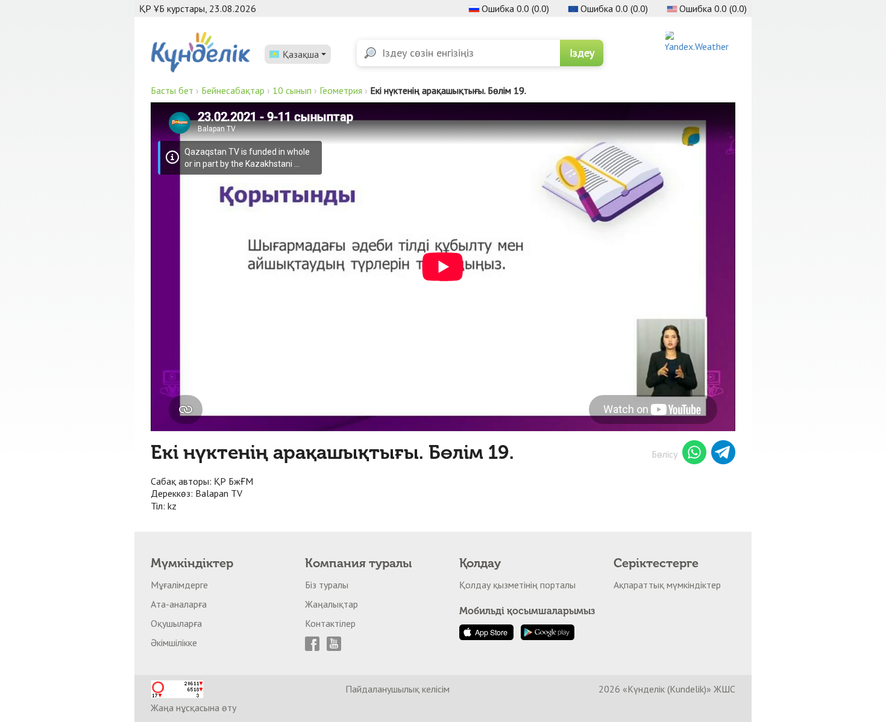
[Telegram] (723, 454)
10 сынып (292, 90)
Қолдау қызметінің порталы (517, 585)
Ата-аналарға (179, 604)
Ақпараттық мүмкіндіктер (667, 585)
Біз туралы (326, 585)
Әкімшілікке (174, 642)
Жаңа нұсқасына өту (193, 708)
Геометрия (340, 90)
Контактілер (330, 623)
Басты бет (172, 90)
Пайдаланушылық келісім (397, 689)
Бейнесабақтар (233, 90)
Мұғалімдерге (179, 585)
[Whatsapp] (694, 454)
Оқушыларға (176, 623)
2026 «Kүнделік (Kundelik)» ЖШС (667, 689)
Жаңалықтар (331, 604)
